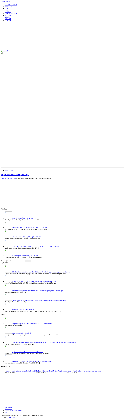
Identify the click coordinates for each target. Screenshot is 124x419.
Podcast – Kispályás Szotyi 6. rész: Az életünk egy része (84, 371)
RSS (6, 412)
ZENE (7, 8)
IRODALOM (9, 6)
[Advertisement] (59, 36)
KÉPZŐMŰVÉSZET (11, 13)
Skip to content (5, 1)
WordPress (12, 417)
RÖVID (7, 17)
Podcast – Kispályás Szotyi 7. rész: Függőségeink (51, 371)
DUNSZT (8, 15)
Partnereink (8, 409)
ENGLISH (8, 19)
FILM (6, 10)
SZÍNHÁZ (8, 12)
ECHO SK (8, 20)
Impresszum (8, 407)
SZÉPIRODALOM (11, 5)
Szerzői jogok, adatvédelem (13, 410)
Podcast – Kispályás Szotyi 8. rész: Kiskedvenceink (20, 371)
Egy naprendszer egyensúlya (15, 174)
